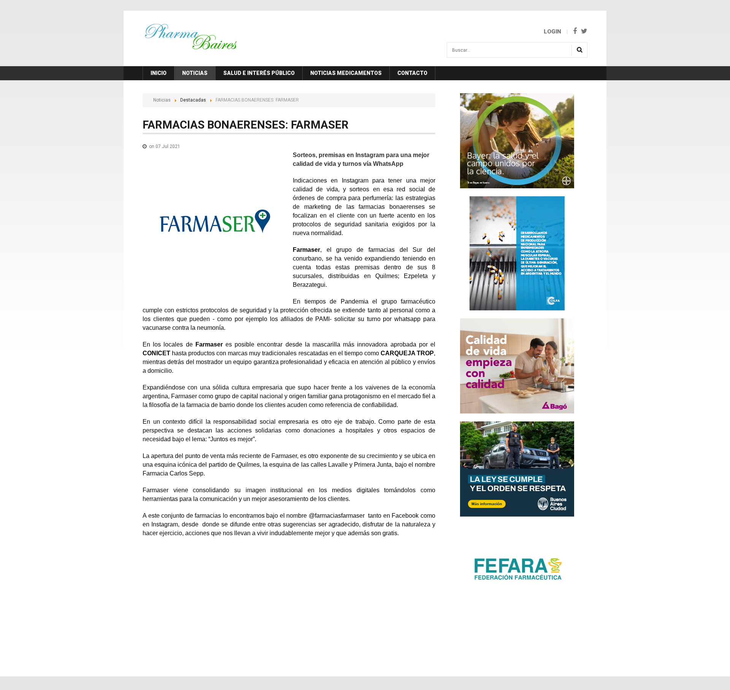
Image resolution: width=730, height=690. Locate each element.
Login (552, 31)
